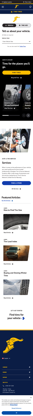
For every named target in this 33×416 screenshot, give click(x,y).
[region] (16, 405)
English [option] (6, 358)
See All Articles (6, 200)
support (5, 377)
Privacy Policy (14, 405)
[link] (24, 2)
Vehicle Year (5, 38)
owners (5, 372)
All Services (15, 189)
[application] (28, 115)
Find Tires (17, 12)
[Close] (31, 397)
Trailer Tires (23, 46)
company (5, 367)
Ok (16, 413)
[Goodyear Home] (17, 6)
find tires (16, 73)
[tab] (9, 25)
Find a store (16, 183)
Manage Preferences (16, 408)
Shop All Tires (15, 77)
